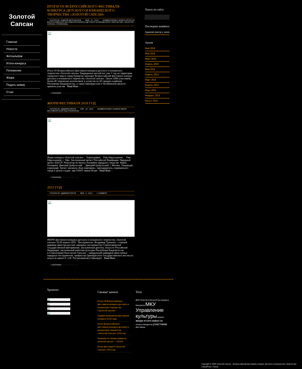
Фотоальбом (14, 56)
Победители (85, 93)
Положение (13, 70)
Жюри (10, 77)
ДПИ (138, 300)
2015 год (54, 187)
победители (147, 324)
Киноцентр (140, 305)
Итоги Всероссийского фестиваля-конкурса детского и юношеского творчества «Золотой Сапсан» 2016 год (113, 329)
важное (160, 317)
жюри (139, 320)
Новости (11, 49)
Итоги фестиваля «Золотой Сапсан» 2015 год (111, 348)
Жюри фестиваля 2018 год (71, 103)
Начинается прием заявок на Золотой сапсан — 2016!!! (112, 340)
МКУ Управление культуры (150, 310)
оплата (139, 324)
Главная (11, 41)
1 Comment (101, 193)
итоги (147, 320)
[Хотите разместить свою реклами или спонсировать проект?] (58, 299)
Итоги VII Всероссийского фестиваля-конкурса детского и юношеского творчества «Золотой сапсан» (83, 10)
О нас (10, 92)
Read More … (73, 86)
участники (160, 324)
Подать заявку (15, 84)
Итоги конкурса (16, 63)
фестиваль (140, 327)
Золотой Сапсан (22, 20)
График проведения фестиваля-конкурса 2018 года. (114, 317)
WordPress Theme (210, 367)
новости (157, 320)
